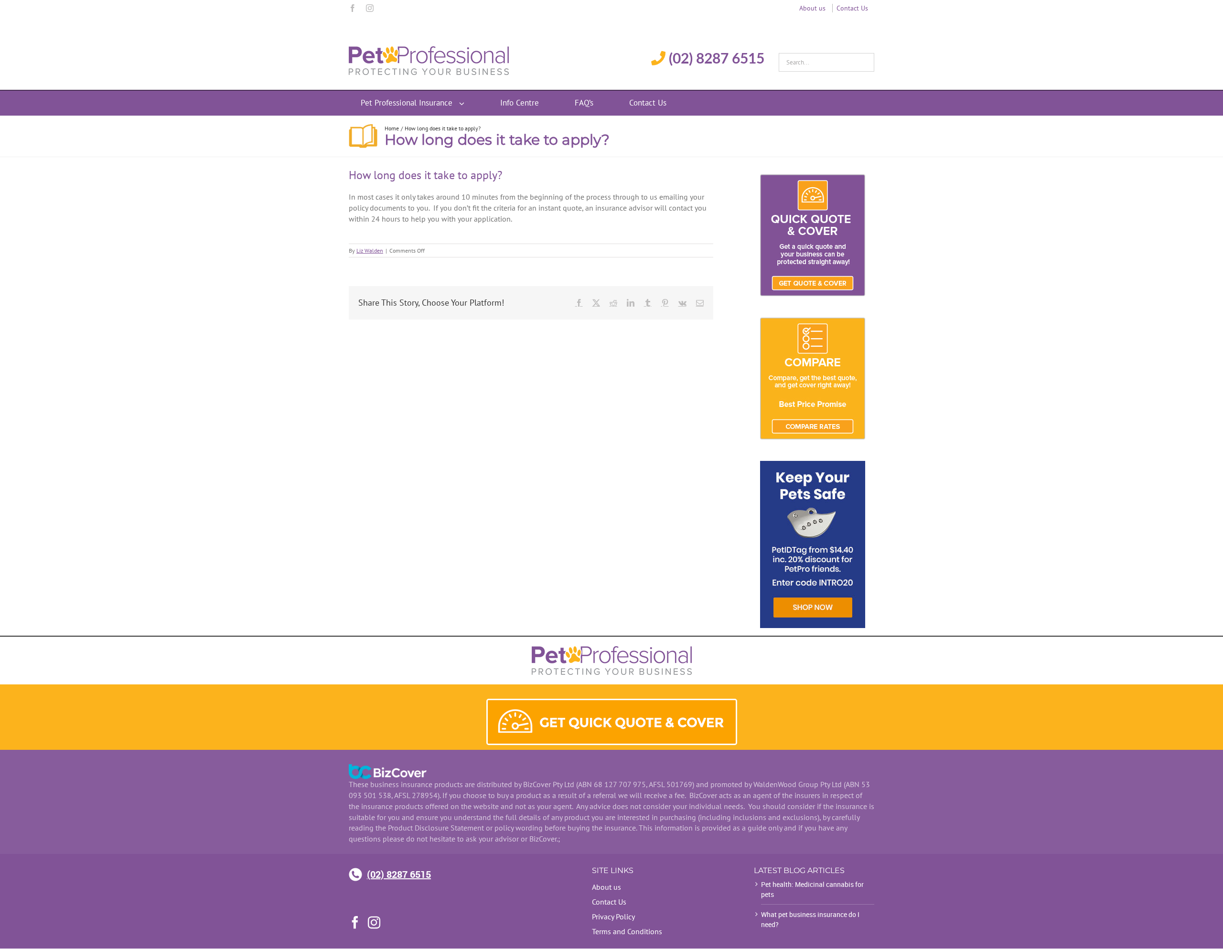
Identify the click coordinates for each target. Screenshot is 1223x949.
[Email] (700, 303)
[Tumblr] (648, 303)
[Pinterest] (665, 303)
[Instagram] (370, 8)
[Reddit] (613, 303)
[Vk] (682, 303)
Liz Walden (369, 250)
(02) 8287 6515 (399, 874)
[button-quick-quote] (612, 704)
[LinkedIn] (630, 303)
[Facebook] (352, 8)
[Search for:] (826, 59)
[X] (596, 303)
